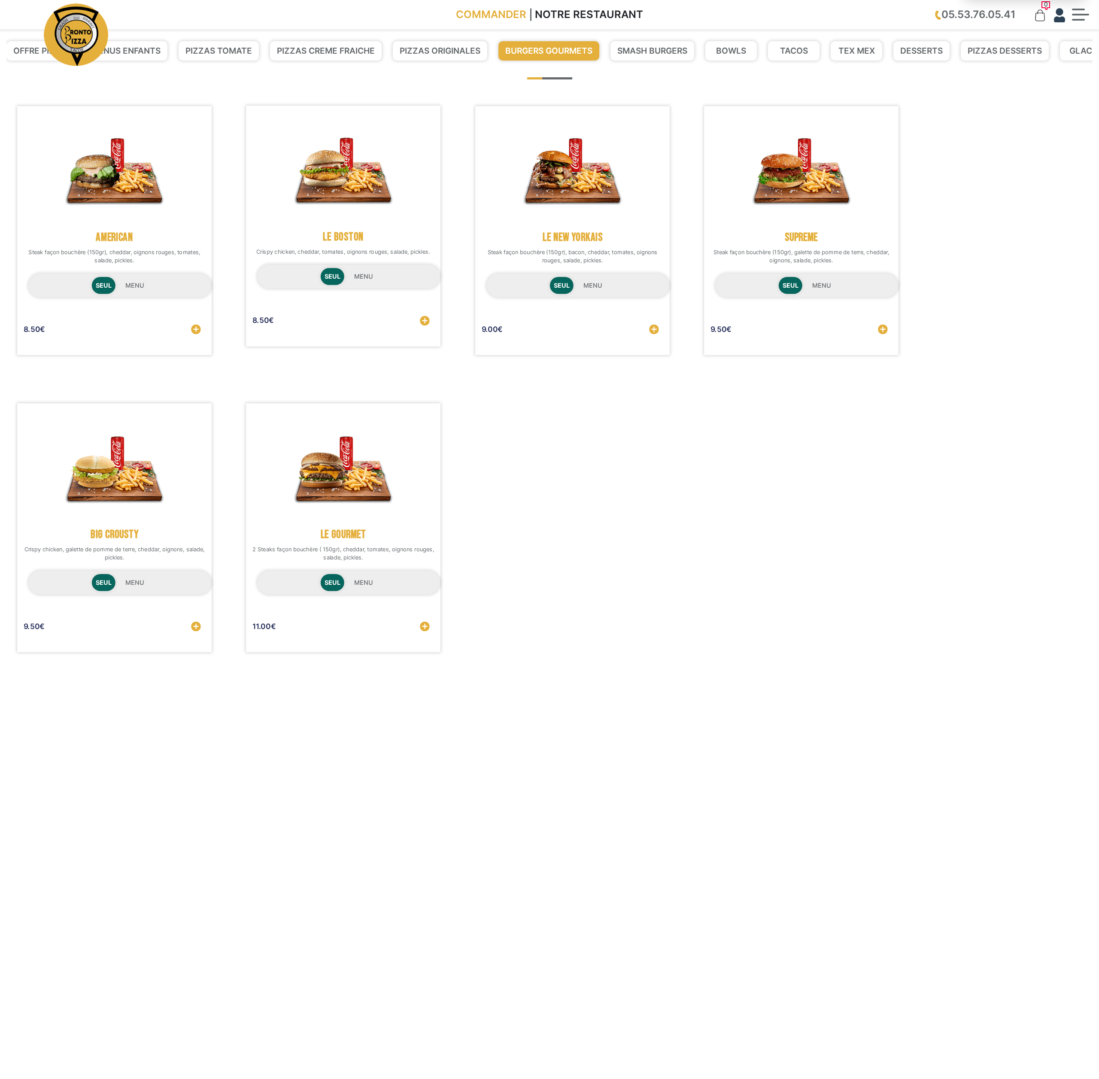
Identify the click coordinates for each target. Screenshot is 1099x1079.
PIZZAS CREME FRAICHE (326, 51)
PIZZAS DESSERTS (1005, 51)
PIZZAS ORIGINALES (440, 51)
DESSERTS (921, 51)
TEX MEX (856, 51)
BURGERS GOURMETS (548, 51)
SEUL (104, 285)
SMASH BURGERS (652, 51)
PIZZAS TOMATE (218, 51)
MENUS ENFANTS (126, 51)
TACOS (794, 51)
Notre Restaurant (589, 14)
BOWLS (731, 51)
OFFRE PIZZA (39, 51)
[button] (534, 78)
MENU (134, 285)
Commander (491, 14)
